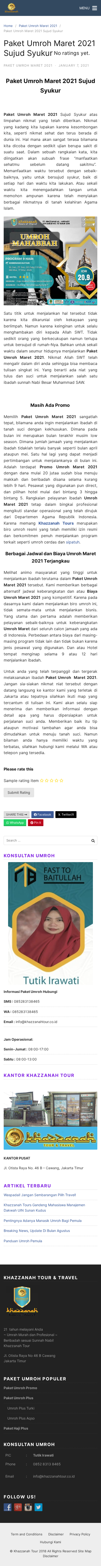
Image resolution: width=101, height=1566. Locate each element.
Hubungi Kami (50, 1542)
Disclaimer (56, 1534)
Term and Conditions (26, 1534)
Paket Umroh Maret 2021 (38, 26)
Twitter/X (67, 814)
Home (8, 26)
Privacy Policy (80, 1534)
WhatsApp (16, 822)
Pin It (37, 822)
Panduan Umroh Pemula (23, 1241)
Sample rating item (21, 780)
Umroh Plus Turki (20, 1408)
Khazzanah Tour (26, 1551)
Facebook (44, 814)
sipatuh (72, 542)
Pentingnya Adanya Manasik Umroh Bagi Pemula (43, 1220)
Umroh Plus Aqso (21, 1418)
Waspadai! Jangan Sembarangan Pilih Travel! (40, 1195)
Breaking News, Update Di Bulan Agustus (37, 1231)
